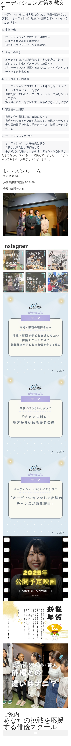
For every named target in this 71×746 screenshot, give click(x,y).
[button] (35, 733)
